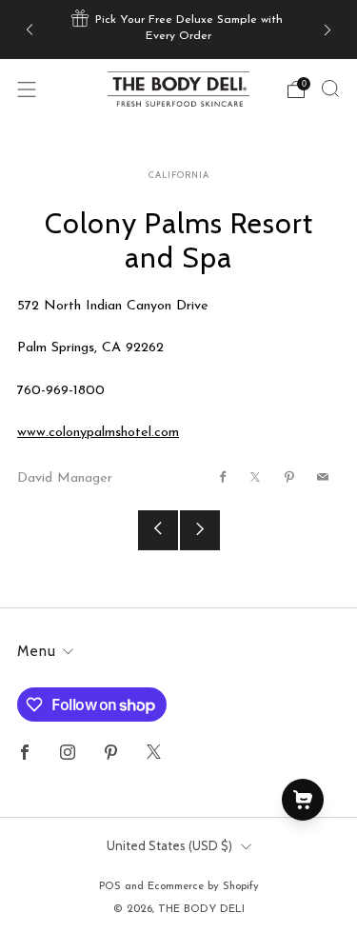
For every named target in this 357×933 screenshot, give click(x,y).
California (179, 174)
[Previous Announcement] (29, 29)
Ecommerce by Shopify (203, 886)
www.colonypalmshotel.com (98, 433)
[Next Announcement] (327, 29)
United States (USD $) (169, 845)
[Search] (330, 88)
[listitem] (179, 29)
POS (110, 886)
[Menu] (26, 89)
